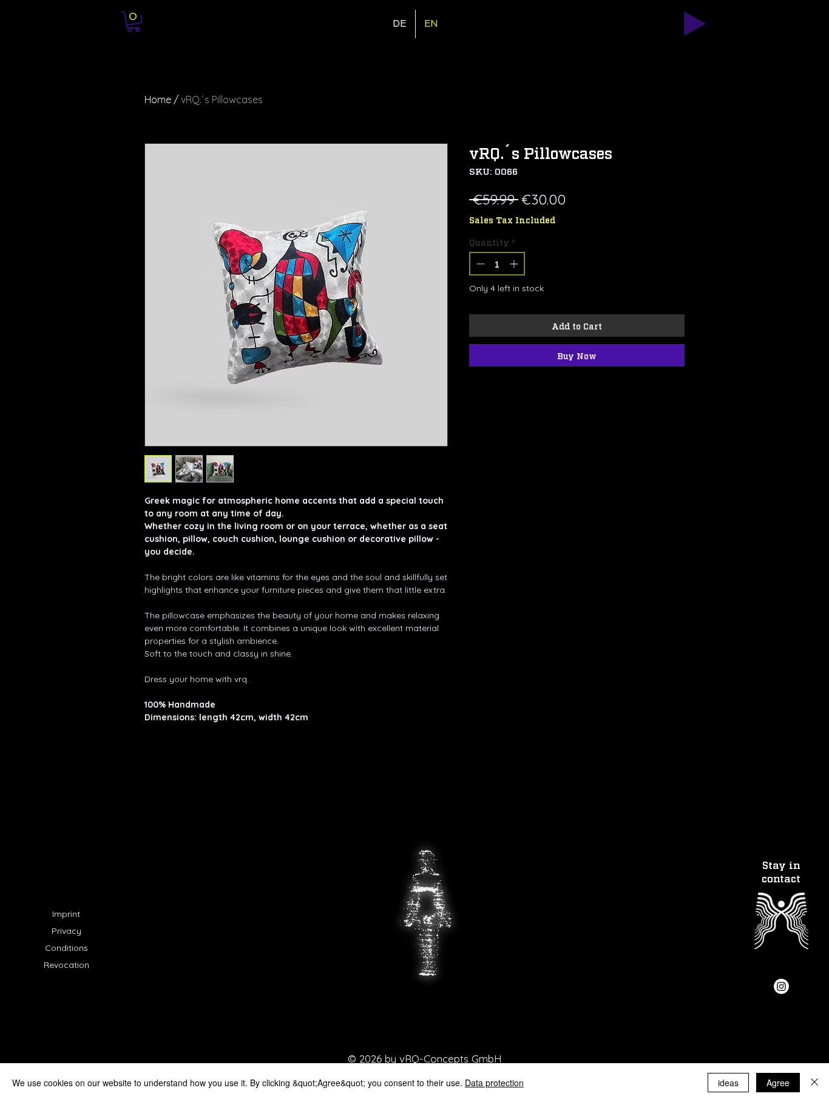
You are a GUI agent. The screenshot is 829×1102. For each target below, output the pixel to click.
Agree (778, 1083)
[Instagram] (781, 986)
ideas (728, 1083)
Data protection (494, 1083)
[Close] (814, 1082)
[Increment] (515, 263)
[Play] (695, 24)
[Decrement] (479, 263)
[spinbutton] (497, 263)
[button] (133, 22)
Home (157, 99)
